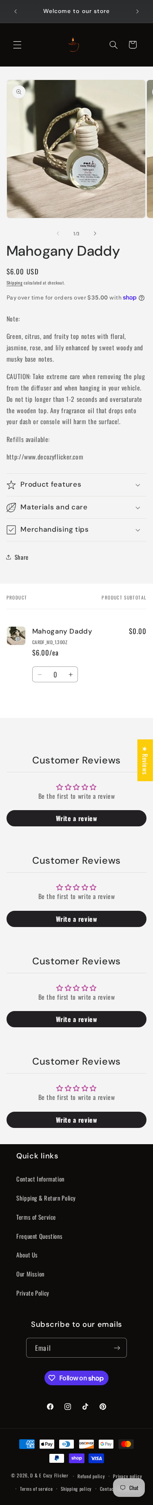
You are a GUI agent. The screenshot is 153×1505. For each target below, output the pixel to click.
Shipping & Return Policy (46, 1197)
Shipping (15, 282)
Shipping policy (76, 1488)
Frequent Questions (39, 1235)
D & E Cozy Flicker (49, 1475)
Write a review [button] (77, 818)
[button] (17, 44)
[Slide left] (58, 233)
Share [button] (22, 556)
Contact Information (40, 1178)
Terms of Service (36, 1216)
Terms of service (36, 1488)
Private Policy (32, 1292)
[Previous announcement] (15, 11)
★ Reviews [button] (145, 760)
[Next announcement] (137, 11)
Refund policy (91, 1476)
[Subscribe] (116, 1348)
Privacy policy (127, 1476)
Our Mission (30, 1273)
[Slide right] (95, 233)
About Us (27, 1254)
